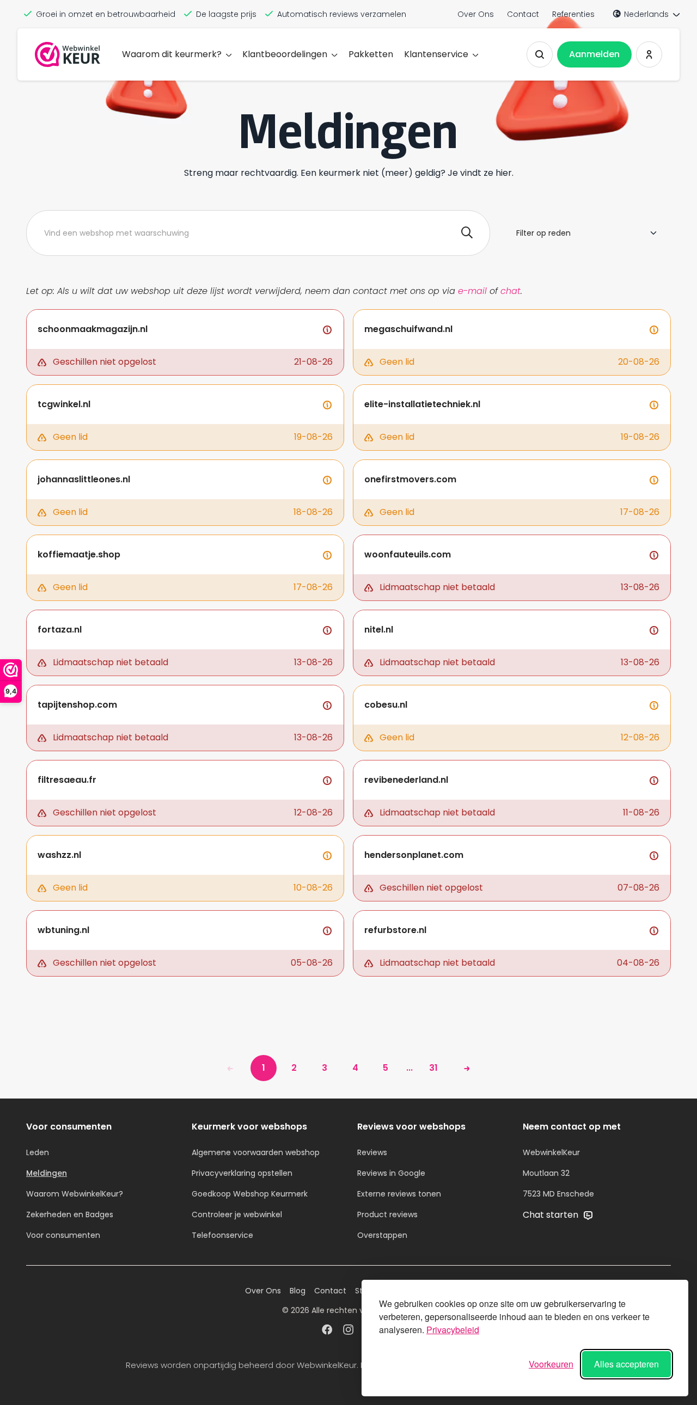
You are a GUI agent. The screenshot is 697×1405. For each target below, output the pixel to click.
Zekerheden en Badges (69, 1214)
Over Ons (475, 14)
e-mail (472, 291)
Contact (523, 14)
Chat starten (551, 1214)
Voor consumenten (63, 1235)
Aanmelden (594, 54)
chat (510, 291)
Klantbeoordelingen (284, 54)
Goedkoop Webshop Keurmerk (250, 1193)
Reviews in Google (391, 1173)
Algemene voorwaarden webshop (256, 1152)
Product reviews (387, 1214)
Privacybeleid (452, 1329)
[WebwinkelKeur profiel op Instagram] (348, 1331)
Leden (37, 1152)
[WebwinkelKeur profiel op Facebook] (327, 1331)
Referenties (573, 14)
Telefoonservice (222, 1235)
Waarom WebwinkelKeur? (74, 1193)
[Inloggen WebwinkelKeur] (649, 54)
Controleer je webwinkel (237, 1214)
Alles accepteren (626, 1364)
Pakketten (370, 54)
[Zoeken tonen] (540, 54)
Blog (297, 1290)
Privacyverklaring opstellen (242, 1173)
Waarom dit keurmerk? (172, 54)
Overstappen (382, 1235)
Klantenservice (436, 54)
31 (433, 1068)
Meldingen (46, 1173)
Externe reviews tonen (399, 1193)
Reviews (372, 1152)
